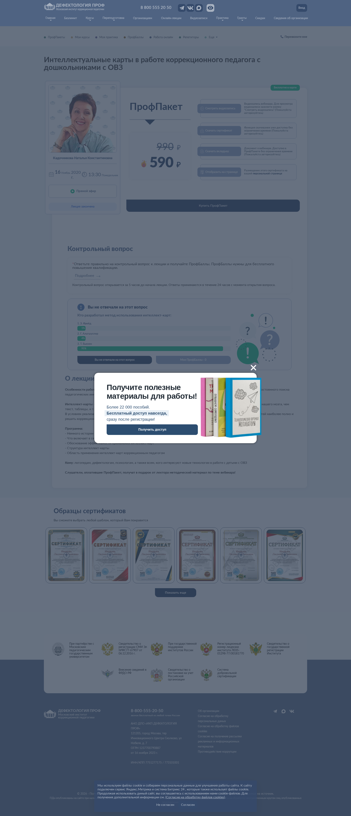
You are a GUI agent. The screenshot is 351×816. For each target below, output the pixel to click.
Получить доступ (152, 429)
